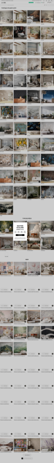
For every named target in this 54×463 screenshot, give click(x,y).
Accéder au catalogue (20, 235)
